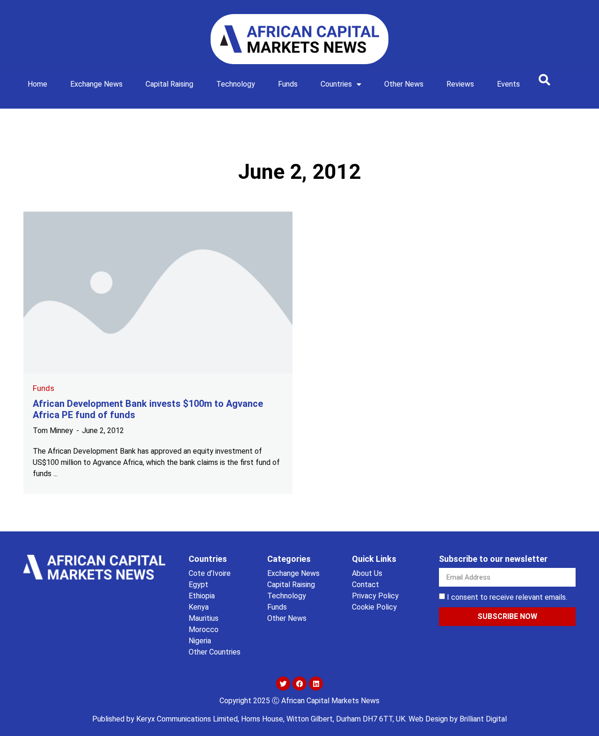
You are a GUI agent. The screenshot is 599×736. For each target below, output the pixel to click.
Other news (404, 84)
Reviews (460, 84)
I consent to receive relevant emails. (507, 597)
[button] (544, 79)
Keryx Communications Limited (187, 718)
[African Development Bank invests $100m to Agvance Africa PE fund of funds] (157, 292)
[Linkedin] (316, 684)
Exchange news (96, 84)
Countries (336, 84)
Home (37, 84)
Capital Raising (169, 84)
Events (508, 84)
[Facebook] (299, 684)
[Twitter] (283, 684)
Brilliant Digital (483, 718)
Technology (235, 84)
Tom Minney (53, 430)
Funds (288, 84)
